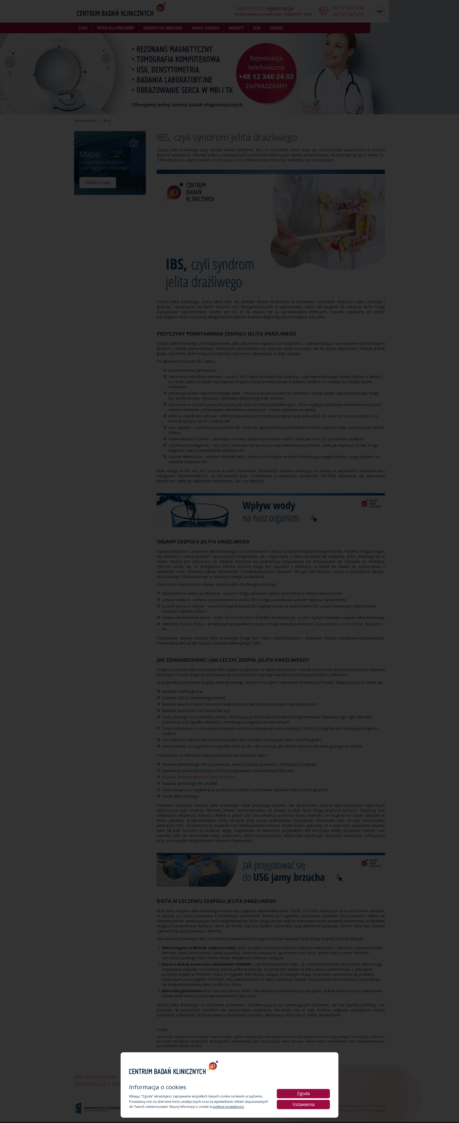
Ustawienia (303, 1104)
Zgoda (303, 1093)
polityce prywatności (228, 1106)
